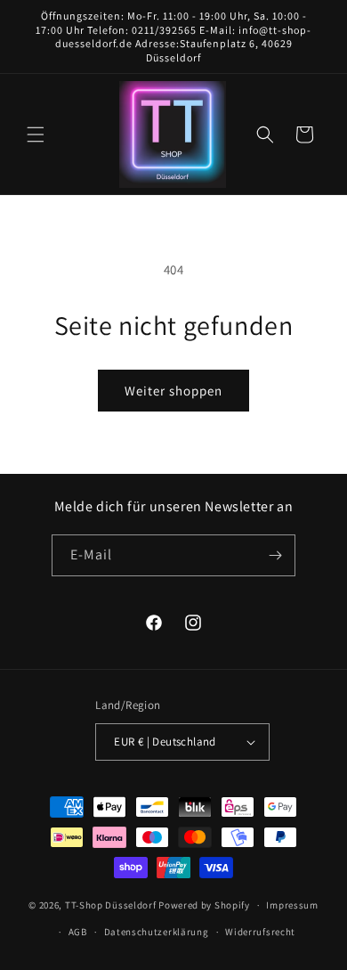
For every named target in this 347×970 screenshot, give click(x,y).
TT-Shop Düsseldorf (111, 905)
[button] (35, 134)
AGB (78, 931)
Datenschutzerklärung (156, 931)
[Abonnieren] (275, 555)
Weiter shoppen (173, 390)
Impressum (292, 905)
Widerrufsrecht (260, 931)
